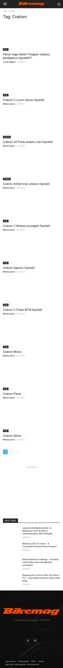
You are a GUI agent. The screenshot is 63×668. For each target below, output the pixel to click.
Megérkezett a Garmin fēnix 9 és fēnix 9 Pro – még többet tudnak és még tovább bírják (41, 578)
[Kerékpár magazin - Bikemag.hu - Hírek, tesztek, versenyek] (31, 3)
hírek (6, 49)
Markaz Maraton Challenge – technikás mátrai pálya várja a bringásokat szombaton (40, 562)
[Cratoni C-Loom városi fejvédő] (31, 82)
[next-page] (17, 451)
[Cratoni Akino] (31, 418)
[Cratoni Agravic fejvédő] (31, 250)
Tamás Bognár (9, 62)
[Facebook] (28, 641)
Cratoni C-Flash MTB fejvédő (22, 310)
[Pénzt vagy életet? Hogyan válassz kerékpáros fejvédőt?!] (31, 36)
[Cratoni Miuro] (31, 334)
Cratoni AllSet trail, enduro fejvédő (26, 184)
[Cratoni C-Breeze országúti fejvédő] (31, 208)
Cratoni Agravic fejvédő (19, 268)
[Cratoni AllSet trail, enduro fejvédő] (31, 166)
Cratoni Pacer (12, 393)
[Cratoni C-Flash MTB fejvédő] (31, 292)
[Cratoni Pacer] (31, 376)
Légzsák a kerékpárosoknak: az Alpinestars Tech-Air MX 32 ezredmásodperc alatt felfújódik (37, 531)
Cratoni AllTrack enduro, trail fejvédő (28, 142)
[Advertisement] (31, 487)
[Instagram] (35, 641)
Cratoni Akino (12, 435)
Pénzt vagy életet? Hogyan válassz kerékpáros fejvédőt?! (26, 56)
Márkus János (9, 104)
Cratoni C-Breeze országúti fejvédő (26, 226)
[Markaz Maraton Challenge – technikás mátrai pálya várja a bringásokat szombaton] (11, 564)
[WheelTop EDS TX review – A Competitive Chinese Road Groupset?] (11, 548)
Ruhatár (7, 137)
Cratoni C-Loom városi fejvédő (23, 100)
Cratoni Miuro (12, 352)
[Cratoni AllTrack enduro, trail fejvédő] (31, 124)
